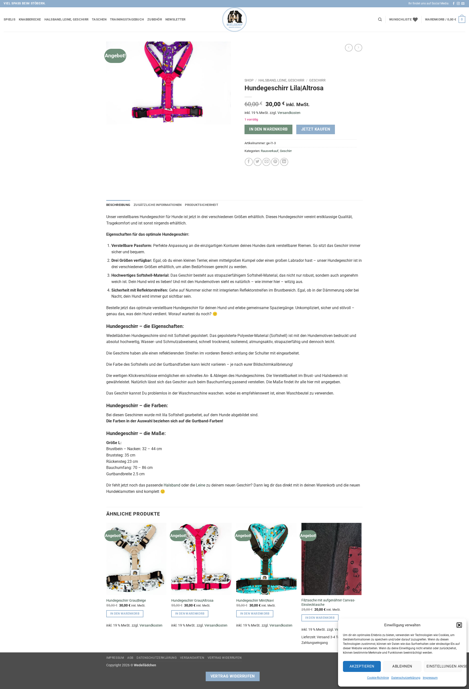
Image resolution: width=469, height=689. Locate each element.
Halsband (172, 485)
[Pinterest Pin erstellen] (275, 162)
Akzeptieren (362, 666)
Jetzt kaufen (315, 129)
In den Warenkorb (268, 129)
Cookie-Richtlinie (378, 677)
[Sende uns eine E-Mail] (462, 3)
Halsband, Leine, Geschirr (66, 19)
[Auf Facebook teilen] (249, 162)
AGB (130, 657)
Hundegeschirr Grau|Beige (126, 600)
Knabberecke (30, 19)
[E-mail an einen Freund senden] (266, 162)
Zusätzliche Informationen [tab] (157, 205)
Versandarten (192, 657)
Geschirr (317, 80)
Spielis (9, 19)
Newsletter (175, 19)
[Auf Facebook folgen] (453, 3)
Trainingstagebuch (127, 19)
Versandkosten (288, 113)
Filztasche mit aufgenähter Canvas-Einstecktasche (328, 602)
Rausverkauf (269, 151)
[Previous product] (358, 47)
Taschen (99, 19)
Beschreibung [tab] (118, 205)
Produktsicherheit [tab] (201, 205)
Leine (200, 485)
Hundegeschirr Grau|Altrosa (192, 600)
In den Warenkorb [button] (125, 613)
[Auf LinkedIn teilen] (284, 162)
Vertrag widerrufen (225, 657)
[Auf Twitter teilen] (258, 162)
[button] (459, 625)
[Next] (361, 587)
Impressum (430, 677)
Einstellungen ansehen (444, 666)
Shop (249, 80)
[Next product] (348, 47)
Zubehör (154, 19)
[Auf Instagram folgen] (458, 3)
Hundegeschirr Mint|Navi (255, 600)
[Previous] (106, 587)
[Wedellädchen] (234, 19)
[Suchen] (380, 19)
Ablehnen (402, 666)
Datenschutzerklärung (405, 677)
